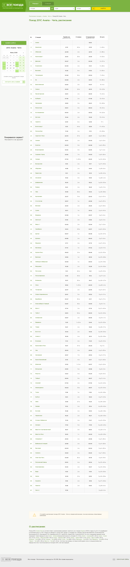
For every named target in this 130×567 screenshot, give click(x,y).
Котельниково (39, 112)
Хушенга (38, 480)
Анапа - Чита (47, 16)
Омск (37, 285)
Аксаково (38, 177)
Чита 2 (37, 490)
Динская (37, 61)
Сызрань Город (40, 154)
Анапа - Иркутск (91, 537)
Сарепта (37, 121)
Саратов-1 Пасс (40, 135)
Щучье (37, 233)
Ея (36, 79)
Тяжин (37, 327)
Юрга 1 (37, 308)
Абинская (38, 51)
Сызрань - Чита (49, 539)
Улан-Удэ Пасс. (39, 457)
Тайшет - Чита (33, 541)
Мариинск (38, 322)
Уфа (36, 191)
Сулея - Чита (65, 539)
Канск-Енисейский (40, 359)
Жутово (37, 117)
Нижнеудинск (39, 387)
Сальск (37, 89)
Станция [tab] (48, 3)
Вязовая (37, 205)
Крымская (38, 47)
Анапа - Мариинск (58, 537)
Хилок (37, 476)
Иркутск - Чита (48, 541)
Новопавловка (39, 466)
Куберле (38, 98)
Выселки (38, 70)
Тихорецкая (39, 75)
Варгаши (38, 257)
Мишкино (38, 243)
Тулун (37, 392)
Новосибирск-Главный (42, 303)
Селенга (37, 452)
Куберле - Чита (33, 539)
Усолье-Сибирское (41, 420)
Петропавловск (40, 275)
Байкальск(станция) (41, 443)
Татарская (38, 289)
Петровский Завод (41, 462)
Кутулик (37, 410)
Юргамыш (38, 247)
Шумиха (37, 238)
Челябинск (38, 229)
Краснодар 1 (39, 56)
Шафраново (39, 182)
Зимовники (38, 103)
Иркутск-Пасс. (39, 434)
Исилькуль (38, 280)
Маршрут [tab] (35, 3)
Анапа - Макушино (41, 537)
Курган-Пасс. (39, 252)
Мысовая (38, 448)
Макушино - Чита (81, 539)
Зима (36, 401)
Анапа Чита (39, 530)
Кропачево (38, 196)
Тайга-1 (37, 313)
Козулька (38, 341)
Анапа (82, 530)
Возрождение (39, 149)
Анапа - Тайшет (75, 537)
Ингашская (38, 369)
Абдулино (38, 168)
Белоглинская (39, 84)
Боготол (38, 331)
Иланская (38, 364)
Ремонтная (38, 107)
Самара (37, 159)
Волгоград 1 (39, 126)
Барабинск (38, 299)
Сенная (37, 140)
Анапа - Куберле (53, 535)
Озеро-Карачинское (41, 294)
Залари (37, 406)
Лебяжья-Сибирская (41, 261)
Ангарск (37, 424)
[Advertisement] (13, 25)
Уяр (36, 350)
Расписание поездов (35, 16)
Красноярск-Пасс (40, 345)
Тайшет (37, 378)
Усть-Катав (38, 201)
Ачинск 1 (37, 336)
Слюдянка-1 (38, 438)
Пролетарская (39, 93)
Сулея (37, 210)
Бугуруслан (38, 163)
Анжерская (38, 317)
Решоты (37, 373)
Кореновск (38, 65)
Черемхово (38, 415)
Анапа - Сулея (102, 535)
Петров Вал (38, 131)
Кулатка (37, 145)
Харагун (37, 485)
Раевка (37, 187)
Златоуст (38, 219)
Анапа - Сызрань (87, 535)
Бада (36, 471)
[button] (13, 43)
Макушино (38, 266)
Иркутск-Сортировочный (43, 429)
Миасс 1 (37, 224)
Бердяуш (38, 215)
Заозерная (38, 355)
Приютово (38, 173)
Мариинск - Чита (97, 539)
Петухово (38, 271)
